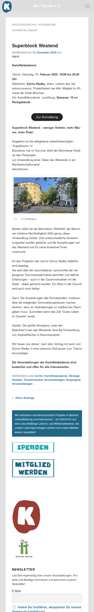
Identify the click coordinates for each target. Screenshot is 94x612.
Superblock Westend (35, 45)
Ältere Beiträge (23, 398)
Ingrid (15, 56)
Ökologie (74, 376)
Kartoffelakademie (56, 376)
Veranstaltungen (54, 380)
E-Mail (16, 591)
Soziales (17, 380)
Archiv (39, 376)
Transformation (33, 380)
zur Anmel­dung (47, 117)
